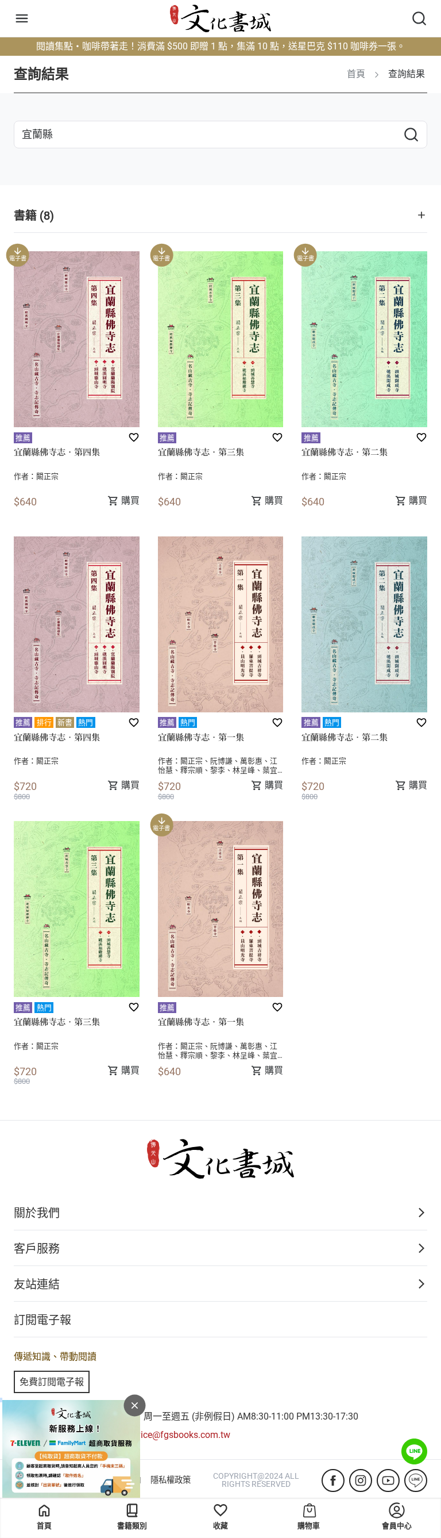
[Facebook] (333, 1480)
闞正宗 (47, 476)
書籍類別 (132, 1525)
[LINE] (415, 1480)
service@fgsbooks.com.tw (177, 1434)
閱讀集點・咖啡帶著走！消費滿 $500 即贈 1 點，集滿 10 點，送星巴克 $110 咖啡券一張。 (220, 46)
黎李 (217, 770)
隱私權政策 (170, 1480)
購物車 (308, 1525)
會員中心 (397, 1525)
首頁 (44, 1525)
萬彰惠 (251, 761)
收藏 (220, 1525)
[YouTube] (388, 1480)
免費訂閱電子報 (52, 1381)
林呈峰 (244, 770)
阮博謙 (221, 761)
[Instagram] (360, 1480)
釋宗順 (191, 770)
